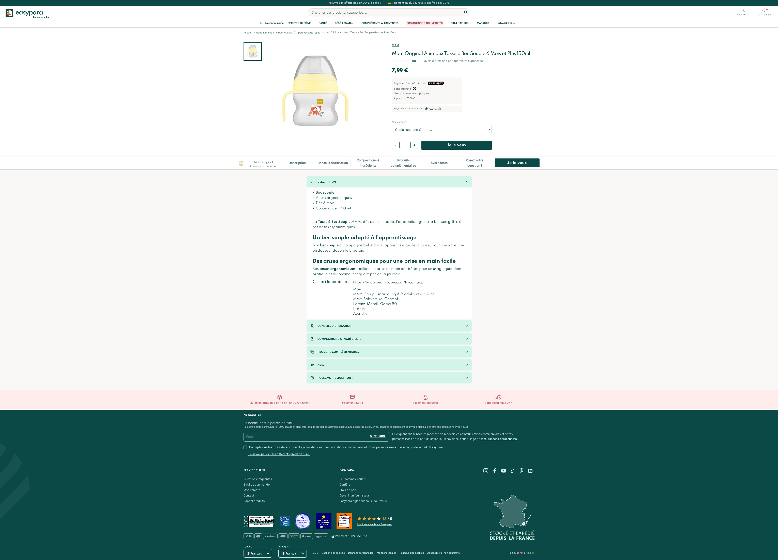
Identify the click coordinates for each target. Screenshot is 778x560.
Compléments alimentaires (380, 23)
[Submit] (466, 12)
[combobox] (389, 12)
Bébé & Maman (344, 23)
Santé (323, 23)
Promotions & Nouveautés (425, 23)
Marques (483, 23)
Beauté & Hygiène (299, 23)
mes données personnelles (499, 438)
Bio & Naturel (460, 23)
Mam (395, 45)
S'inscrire (378, 436)
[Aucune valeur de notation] (402, 61)
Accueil (248, 32)
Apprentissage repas (308, 32)
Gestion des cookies (333, 552)
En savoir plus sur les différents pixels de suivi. (279, 454)
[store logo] (26, 13)
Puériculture (285, 32)
